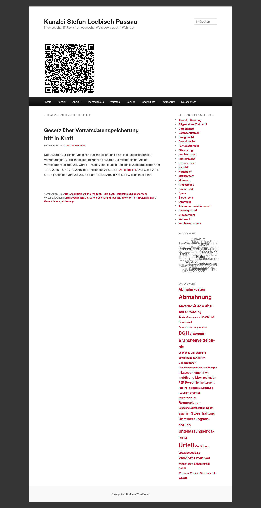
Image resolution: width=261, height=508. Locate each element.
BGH (184, 333)
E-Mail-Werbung (197, 352)
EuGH (196, 357)
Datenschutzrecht (75, 194)
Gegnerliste (148, 102)
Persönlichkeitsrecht (200, 382)
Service (130, 102)
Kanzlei (61, 102)
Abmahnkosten (192, 289)
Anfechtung (193, 312)
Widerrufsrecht (208, 473)
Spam (182, 193)
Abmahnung (195, 297)
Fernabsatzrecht (189, 146)
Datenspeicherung (100, 197)
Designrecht (186, 137)
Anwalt (76, 102)
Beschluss (207, 317)
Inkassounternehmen (194, 372)
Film (202, 357)
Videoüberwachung (189, 453)
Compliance (186, 128)
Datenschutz (188, 102)
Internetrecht (94, 194)
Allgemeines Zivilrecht (193, 124)
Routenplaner (189, 402)
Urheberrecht (187, 215)
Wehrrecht (185, 219)
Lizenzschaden (205, 377)
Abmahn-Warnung (190, 120)
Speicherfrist (128, 197)
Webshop (184, 473)
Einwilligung (185, 357)
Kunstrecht (185, 171)
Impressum (168, 102)
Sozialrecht (186, 189)
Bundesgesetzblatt (77, 197)
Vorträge (115, 102)
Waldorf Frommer (194, 458)
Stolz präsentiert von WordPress (130, 494)
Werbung (194, 473)
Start (48, 102)
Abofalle (185, 305)
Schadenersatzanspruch (192, 408)
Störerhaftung (203, 413)
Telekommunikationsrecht (132, 194)
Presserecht (186, 184)
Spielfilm (184, 413)
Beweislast (185, 322)
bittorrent (197, 333)
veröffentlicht (127, 169)
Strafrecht (109, 194)
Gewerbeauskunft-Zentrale (193, 367)
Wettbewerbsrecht (190, 223)
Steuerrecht (186, 197)
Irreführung (186, 377)
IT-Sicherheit (187, 163)
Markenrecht (186, 176)
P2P (181, 382)
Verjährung (202, 446)
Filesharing (186, 150)
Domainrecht (187, 141)
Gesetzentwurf (187, 362)
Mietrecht (184, 180)
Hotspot (212, 367)
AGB (181, 312)
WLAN (183, 478)
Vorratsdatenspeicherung (59, 201)
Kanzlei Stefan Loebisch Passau (90, 21)
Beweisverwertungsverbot (193, 327)
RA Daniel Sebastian (190, 392)
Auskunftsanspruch (189, 317)
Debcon (183, 352)
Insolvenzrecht (188, 154)
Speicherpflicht (146, 197)
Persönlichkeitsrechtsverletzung (196, 387)
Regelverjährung (187, 397)
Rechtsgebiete (95, 102)
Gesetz (116, 197)
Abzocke (202, 305)
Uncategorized (188, 210)
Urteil (186, 445)
